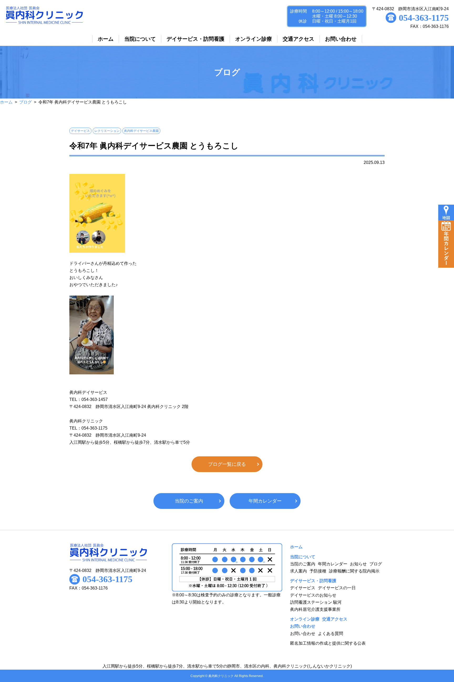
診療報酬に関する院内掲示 (354, 571)
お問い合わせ (302, 633)
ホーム (6, 102)
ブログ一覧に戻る (227, 464)
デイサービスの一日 (337, 588)
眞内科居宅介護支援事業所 (315, 609)
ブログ (25, 102)
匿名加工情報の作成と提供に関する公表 (328, 643)
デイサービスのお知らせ (313, 595)
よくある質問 (330, 633)
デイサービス (302, 588)
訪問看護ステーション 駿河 (316, 602)
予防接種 (317, 571)
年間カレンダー (265, 501)
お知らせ (358, 564)
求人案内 (298, 571)
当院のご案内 (189, 501)
